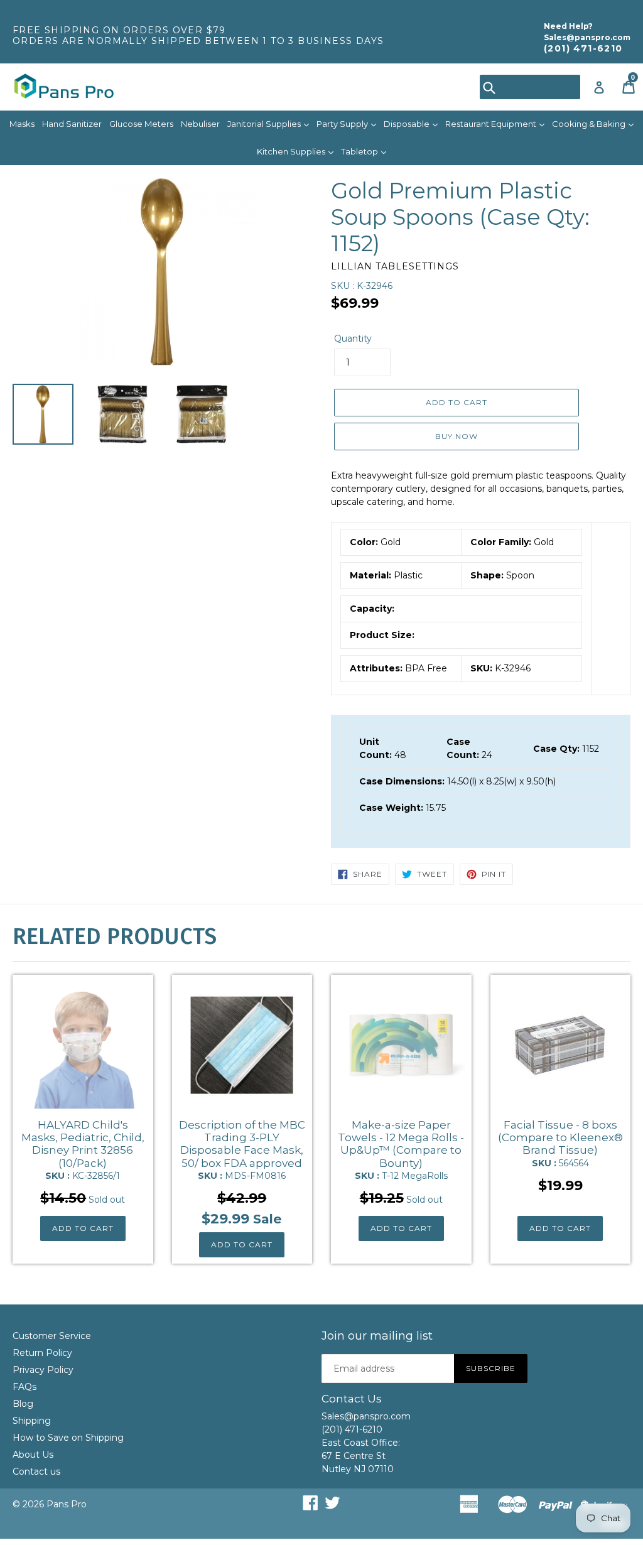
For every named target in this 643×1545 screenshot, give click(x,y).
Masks (22, 124)
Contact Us (352, 1398)
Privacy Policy (43, 1369)
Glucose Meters (141, 124)
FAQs (24, 1386)
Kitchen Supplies (292, 151)
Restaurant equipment (491, 124)
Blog (23, 1403)
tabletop (360, 151)
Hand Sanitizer (72, 124)
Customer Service (52, 1336)
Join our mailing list (377, 1336)
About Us (33, 1454)
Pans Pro (66, 1504)
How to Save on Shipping (68, 1437)
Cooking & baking (589, 124)
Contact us (36, 1471)
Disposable (407, 124)
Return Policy (42, 1352)
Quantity (353, 338)
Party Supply (343, 124)
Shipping (32, 1420)
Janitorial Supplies (265, 124)
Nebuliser (200, 124)
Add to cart (83, 1228)
